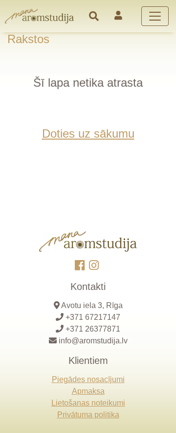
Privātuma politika (88, 414)
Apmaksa (88, 391)
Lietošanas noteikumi (88, 403)
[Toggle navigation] (94, 16)
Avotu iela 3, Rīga (92, 305)
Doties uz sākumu (88, 133)
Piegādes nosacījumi (88, 379)
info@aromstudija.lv (93, 341)
